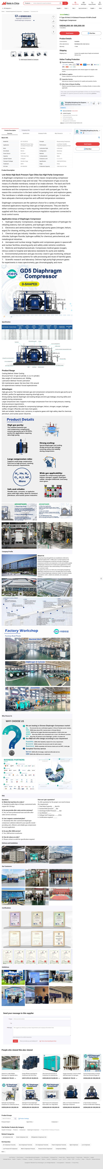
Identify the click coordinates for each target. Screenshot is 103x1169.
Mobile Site (86, 1157)
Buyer (66, 8)
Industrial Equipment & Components (14, 11)
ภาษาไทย (78, 1159)
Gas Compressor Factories (25, 1145)
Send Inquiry (69, 33)
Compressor (26, 11)
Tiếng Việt (88, 1159)
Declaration (68, 1162)
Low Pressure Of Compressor (10, 1148)
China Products (20, 1157)
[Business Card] (99, 137)
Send (15, 1041)
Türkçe (83, 1159)
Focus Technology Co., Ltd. (41, 1162)
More (3, 1151)
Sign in (99, 4)
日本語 (69, 1159)
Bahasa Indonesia (96, 1159)
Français (30, 1159)
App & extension (83, 8)
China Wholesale (45, 1157)
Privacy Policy (75, 1162)
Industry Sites (62, 1157)
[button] (67, 133)
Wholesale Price (53, 1157)
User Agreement (60, 1162)
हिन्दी (73, 1159)
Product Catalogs (24, 1118)
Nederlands (54, 1159)
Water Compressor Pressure (28, 1148)
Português (24, 1159)
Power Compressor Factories (59, 1145)
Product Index (79, 1157)
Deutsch (48, 1159)
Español (19, 1159)
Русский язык (37, 1159)
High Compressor (74, 1145)
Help (73, 8)
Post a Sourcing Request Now (48, 1041)
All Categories (7, 8)
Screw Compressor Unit (22, 1137)
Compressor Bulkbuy (61, 1148)
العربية (60, 1159)
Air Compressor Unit (8, 1137)
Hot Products (12, 1157)
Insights (92, 1157)
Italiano (43, 1159)
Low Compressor (86, 1145)
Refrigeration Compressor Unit (38, 1137)
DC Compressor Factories (42, 1145)
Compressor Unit (34, 11)
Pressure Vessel (5, 1122)
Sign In (62, 123)
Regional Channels (70, 1157)
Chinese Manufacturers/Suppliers (32, 1157)
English (14, 1159)
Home (3, 11)
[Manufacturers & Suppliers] (10, 3)
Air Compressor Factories (9, 1145)
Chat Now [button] (92, 33)
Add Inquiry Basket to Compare (29, 59)
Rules (100, 8)
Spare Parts (29, 1122)
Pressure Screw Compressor (45, 1148)
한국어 (64, 1159)
